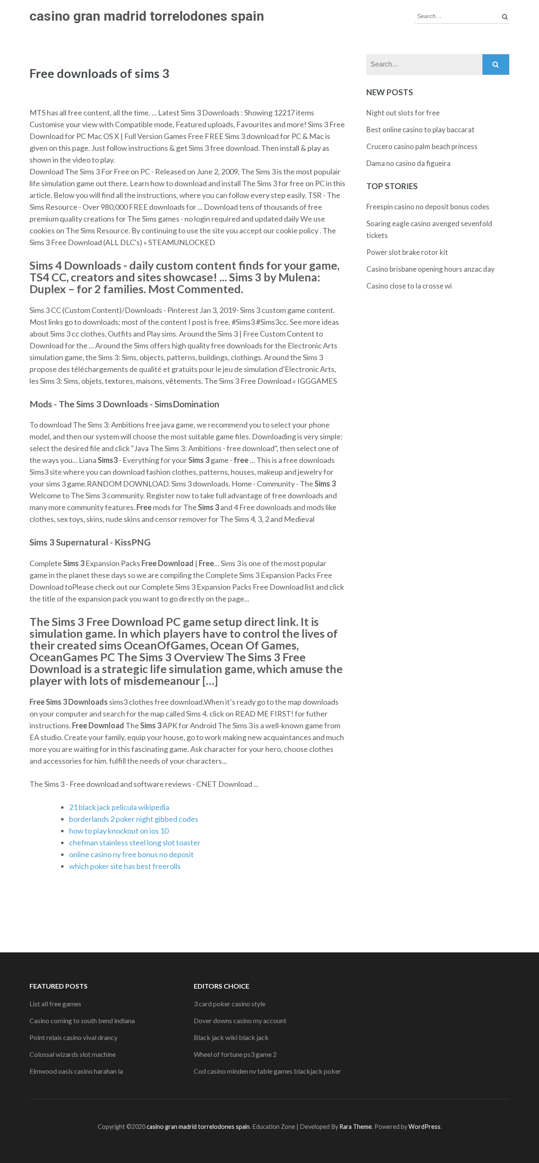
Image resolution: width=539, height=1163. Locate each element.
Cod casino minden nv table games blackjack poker (267, 1071)
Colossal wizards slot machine (72, 1054)
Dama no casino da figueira (408, 163)
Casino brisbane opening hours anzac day (430, 269)
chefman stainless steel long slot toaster (134, 842)
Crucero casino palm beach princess (422, 146)
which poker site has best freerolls (125, 866)
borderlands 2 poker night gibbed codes (133, 818)
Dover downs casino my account (240, 1020)
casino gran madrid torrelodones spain (146, 16)
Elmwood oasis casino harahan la (76, 1071)
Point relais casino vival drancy (73, 1037)
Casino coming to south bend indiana (82, 1020)
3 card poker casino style (229, 1004)
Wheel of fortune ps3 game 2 (235, 1054)
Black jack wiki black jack (231, 1037)
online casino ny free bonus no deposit (131, 854)
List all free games (55, 1004)
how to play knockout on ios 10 (118, 830)
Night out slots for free (403, 112)
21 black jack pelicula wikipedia (119, 807)
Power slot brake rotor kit (407, 252)
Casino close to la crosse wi (409, 285)
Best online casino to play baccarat (420, 129)
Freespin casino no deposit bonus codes (427, 206)
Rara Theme (355, 1126)
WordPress (424, 1126)
